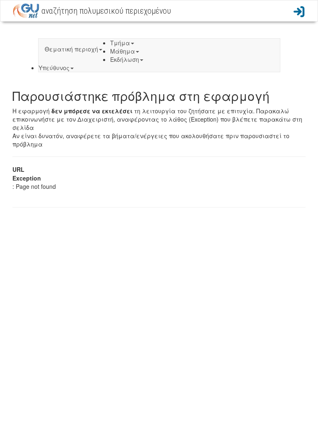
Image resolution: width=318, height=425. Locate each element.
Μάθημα (122, 51)
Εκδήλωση (124, 59)
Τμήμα (120, 43)
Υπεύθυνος (54, 68)
